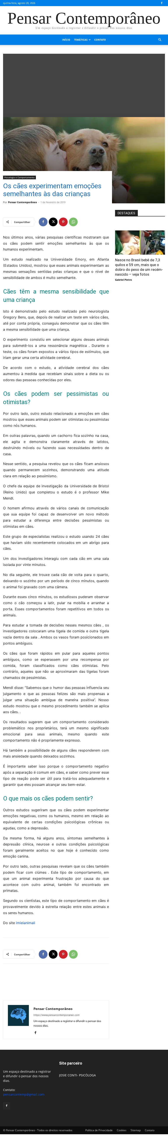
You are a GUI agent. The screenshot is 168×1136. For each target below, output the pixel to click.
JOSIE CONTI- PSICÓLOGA (77, 1075)
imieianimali (25, 923)
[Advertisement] (84, 84)
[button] (159, 40)
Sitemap (136, 1130)
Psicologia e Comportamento (19, 177)
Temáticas (81, 39)
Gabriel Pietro (123, 279)
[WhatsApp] (73, 222)
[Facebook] (161, 3)
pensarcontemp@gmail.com (23, 1094)
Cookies (121, 1130)
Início (66, 39)
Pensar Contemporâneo (22, 202)
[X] (53, 222)
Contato (100, 39)
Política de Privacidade (99, 1130)
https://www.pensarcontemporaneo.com (56, 1015)
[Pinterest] (63, 222)
